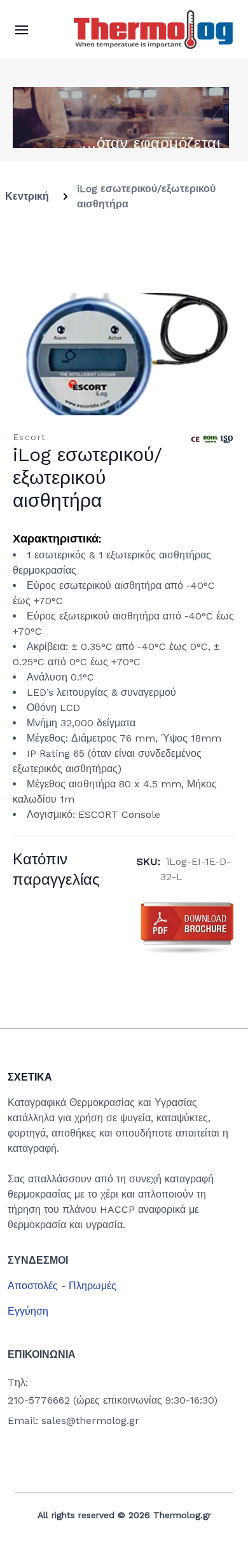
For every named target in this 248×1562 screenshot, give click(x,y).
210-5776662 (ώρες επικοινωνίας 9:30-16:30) (112, 1400)
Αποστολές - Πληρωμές (62, 1286)
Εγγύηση (28, 1311)
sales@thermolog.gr (90, 1420)
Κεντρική (27, 196)
